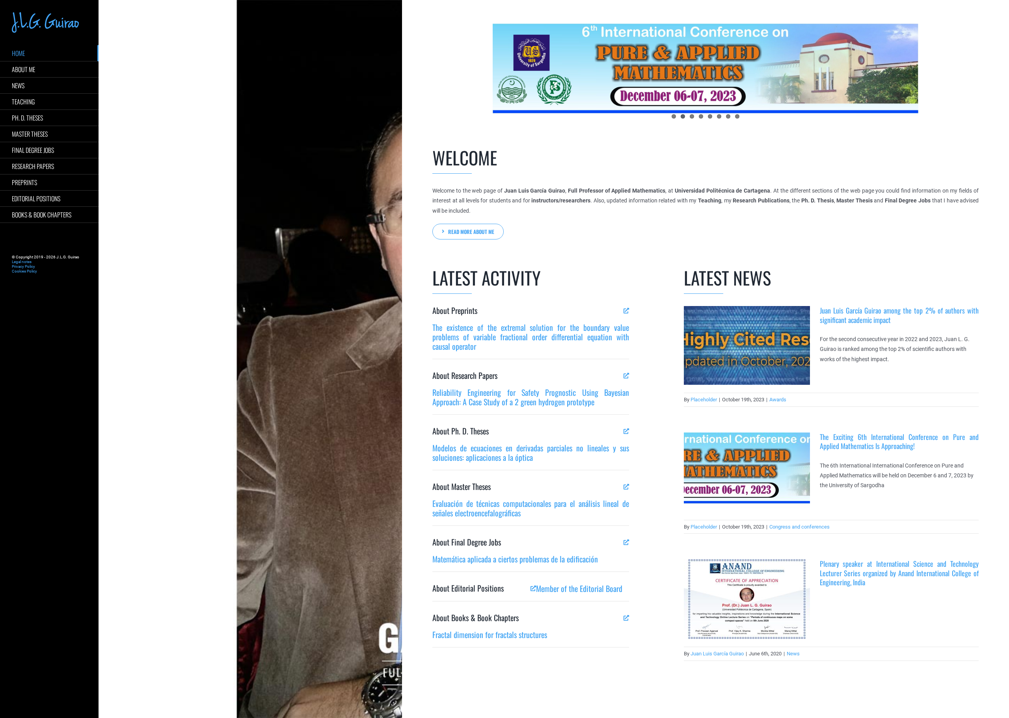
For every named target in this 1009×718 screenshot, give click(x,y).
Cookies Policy (24, 271)
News (793, 654)
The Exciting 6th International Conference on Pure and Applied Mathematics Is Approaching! (899, 441)
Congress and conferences (799, 527)
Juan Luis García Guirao (717, 654)
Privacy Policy (23, 266)
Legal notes (22, 262)
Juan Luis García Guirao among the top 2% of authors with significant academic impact (899, 315)
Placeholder (704, 400)
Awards (777, 400)
